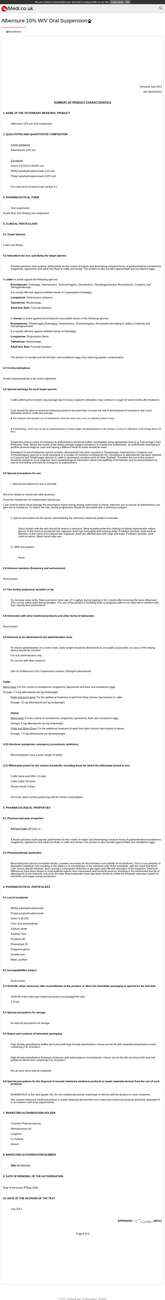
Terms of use (74, 1298)
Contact (103, 1298)
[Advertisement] (82, 60)
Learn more (117, 2)
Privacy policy (90, 1298)
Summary (15, 31)
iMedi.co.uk (20, 8)
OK (127, 2)
